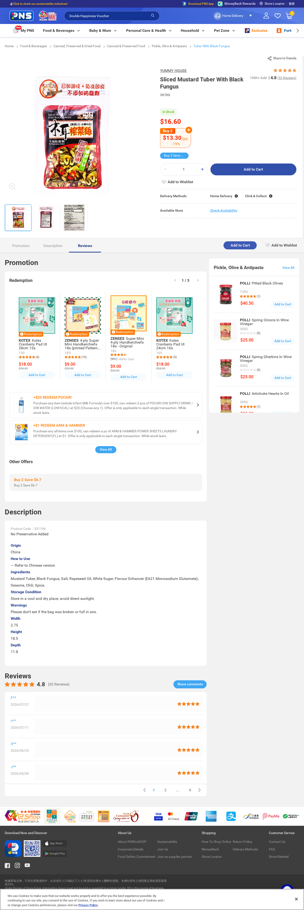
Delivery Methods (245, 849)
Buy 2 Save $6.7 (175, 155)
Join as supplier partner (174, 857)
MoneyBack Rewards (240, 3)
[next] (297, 30)
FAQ (272, 849)
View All (106, 449)
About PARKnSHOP (132, 842)
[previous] (144, 790)
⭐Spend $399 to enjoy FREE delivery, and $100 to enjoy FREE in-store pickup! (59, 4)
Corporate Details (130, 849)
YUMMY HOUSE (173, 70)
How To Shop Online (216, 842)
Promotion (21, 245)
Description (52, 245)
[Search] (152, 16)
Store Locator (275, 3)
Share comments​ (190, 684)
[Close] (296, 899)
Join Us (162, 849)
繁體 (291, 3)
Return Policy (242, 842)
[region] (152, 899)
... (178, 790)
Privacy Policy (88, 905)
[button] (234, 16)
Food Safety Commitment (137, 857)
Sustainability (167, 842)
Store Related (279, 857)
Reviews (85, 245)
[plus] (202, 169)
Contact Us (277, 842)
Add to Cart (253, 169)
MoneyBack (210, 849)
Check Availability (223, 210)
